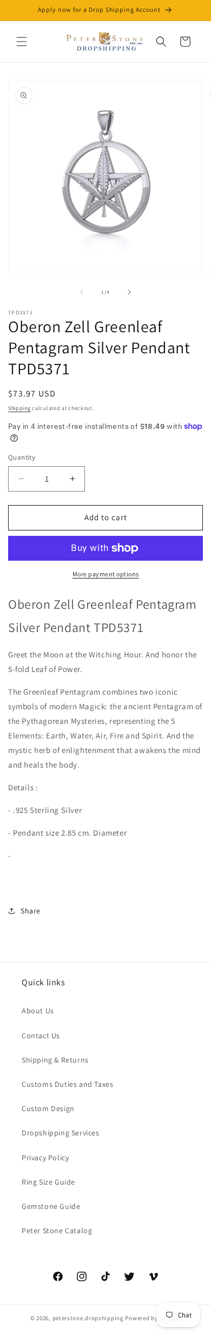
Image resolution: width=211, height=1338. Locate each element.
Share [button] (31, 911)
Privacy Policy (45, 1157)
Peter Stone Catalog (57, 1230)
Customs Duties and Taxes (67, 1084)
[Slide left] (82, 292)
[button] (22, 41)
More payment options (105, 574)
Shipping (19, 408)
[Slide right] (129, 292)
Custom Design (48, 1108)
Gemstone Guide (51, 1206)
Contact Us (41, 1035)
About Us (38, 1011)
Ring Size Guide (48, 1182)
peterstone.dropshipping (88, 1318)
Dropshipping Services (61, 1133)
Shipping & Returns (55, 1060)
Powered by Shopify (153, 1318)
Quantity (21, 457)
